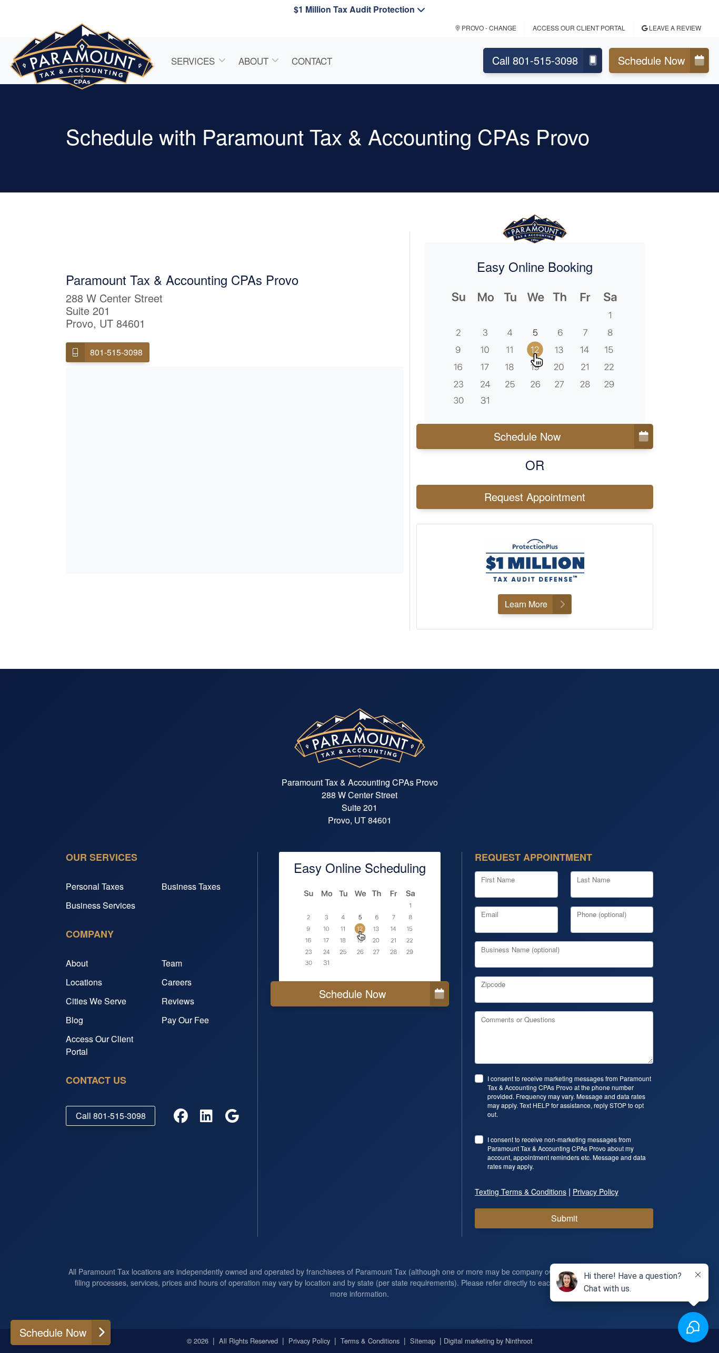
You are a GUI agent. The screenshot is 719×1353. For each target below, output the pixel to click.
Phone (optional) (601, 914)
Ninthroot (519, 1341)
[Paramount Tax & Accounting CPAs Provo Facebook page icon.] (181, 1116)
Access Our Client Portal (99, 1045)
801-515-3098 (116, 352)
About (253, 60)
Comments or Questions (518, 1019)
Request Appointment (534, 496)
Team (172, 963)
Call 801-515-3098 (535, 60)
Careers (177, 982)
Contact (312, 60)
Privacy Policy (309, 1341)
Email (489, 914)
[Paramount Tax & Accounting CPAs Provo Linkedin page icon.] (206, 1116)
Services (193, 60)
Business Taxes (191, 886)
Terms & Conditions (370, 1341)
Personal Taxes (95, 886)
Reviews (178, 1001)
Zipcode (493, 984)
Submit (564, 1218)
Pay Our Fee (185, 1020)
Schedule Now (651, 60)
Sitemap (422, 1341)
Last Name (593, 879)
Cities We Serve (96, 1001)
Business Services (100, 905)
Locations (84, 982)
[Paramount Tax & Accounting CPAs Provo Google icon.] (232, 1116)
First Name (498, 879)
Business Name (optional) (520, 949)
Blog (74, 1020)
